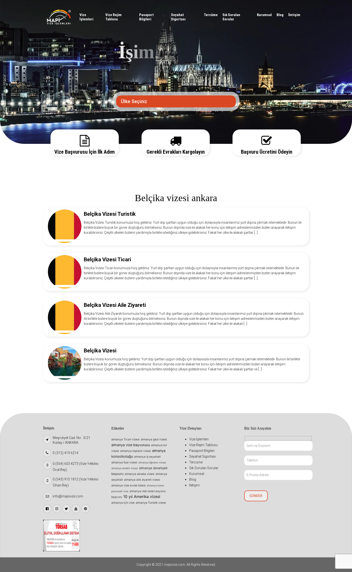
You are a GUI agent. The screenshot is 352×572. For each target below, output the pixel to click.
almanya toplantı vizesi (135, 451)
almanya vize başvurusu (130, 445)
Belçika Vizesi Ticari (107, 260)
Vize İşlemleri (86, 17)
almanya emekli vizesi (124, 468)
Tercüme (211, 15)
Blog (280, 15)
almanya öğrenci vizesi (152, 462)
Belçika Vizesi (100, 351)
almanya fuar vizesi (124, 462)
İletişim (294, 15)
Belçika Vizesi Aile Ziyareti (115, 305)
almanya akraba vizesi (139, 474)
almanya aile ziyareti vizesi (142, 479)
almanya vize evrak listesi (128, 485)
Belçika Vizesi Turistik (110, 214)
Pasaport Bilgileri (146, 17)
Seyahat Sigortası (178, 17)
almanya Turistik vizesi (151, 502)
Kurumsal (264, 15)
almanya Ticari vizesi (125, 439)
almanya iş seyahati (147, 456)
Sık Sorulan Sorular (231, 17)
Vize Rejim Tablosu (113, 17)
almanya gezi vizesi (154, 439)
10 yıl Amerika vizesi (141, 496)
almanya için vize (123, 502)
